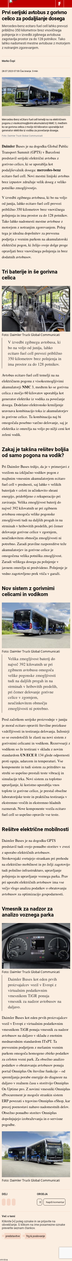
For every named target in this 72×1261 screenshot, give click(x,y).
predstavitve (13, 1236)
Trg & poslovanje (35, 1236)
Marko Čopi (8, 60)
